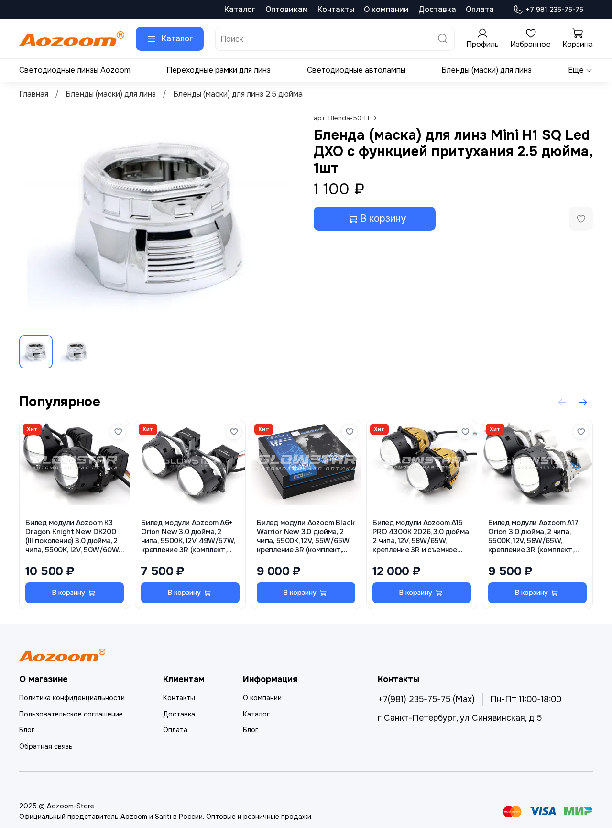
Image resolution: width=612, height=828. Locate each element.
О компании (386, 9)
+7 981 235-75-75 (554, 9)
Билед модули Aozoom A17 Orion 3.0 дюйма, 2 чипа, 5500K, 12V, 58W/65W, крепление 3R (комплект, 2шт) (533, 536)
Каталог (240, 9)
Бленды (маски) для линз (486, 70)
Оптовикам (286, 9)
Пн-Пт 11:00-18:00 (525, 699)
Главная (33, 94)
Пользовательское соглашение (71, 714)
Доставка (437, 9)
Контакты (335, 9)
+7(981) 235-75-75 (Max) (426, 699)
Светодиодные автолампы (356, 70)
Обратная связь (46, 746)
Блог (26, 730)
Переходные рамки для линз (218, 70)
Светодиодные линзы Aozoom (75, 70)
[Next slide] (283, 219)
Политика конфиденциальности (72, 698)
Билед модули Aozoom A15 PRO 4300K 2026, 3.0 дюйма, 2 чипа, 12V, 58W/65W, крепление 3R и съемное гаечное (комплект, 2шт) (421, 536)
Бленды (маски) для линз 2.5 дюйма (238, 94)
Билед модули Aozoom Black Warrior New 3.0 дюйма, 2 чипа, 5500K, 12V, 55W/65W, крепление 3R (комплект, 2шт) (306, 536)
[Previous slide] (34, 219)
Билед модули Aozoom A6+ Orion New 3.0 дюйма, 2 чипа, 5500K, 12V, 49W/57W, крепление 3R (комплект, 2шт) (187, 536)
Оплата (480, 9)
